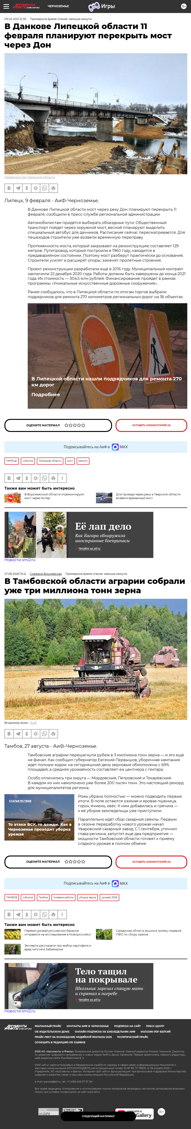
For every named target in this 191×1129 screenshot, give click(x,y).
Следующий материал (98, 1116)
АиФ (33, 722)
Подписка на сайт (127, 1026)
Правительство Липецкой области (29, 177)
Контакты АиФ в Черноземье (88, 1026)
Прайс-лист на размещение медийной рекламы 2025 (73, 1037)
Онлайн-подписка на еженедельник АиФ (105, 1031)
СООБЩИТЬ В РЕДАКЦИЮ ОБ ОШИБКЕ (60, 1042)
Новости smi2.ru (19, 560)
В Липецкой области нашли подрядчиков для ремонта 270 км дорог (106, 382)
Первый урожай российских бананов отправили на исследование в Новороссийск (57, 932)
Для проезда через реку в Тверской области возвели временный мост (148, 496)
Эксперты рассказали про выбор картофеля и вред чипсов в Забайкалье (57, 947)
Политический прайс (132, 1037)
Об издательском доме (52, 1031)
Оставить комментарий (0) (151, 425)
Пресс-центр (155, 1026)
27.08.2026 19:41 (15, 574)
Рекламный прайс (48, 1026)
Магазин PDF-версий (156, 1031)
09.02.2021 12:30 (15, 19)
